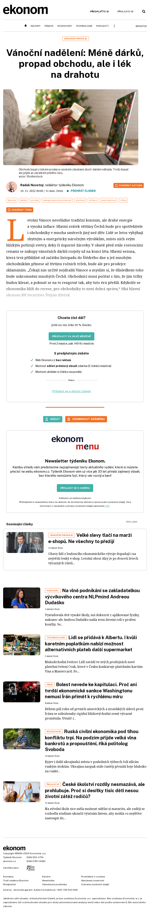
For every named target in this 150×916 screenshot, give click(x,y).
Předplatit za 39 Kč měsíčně (71, 336)
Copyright (8, 853)
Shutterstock (35, 176)
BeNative (141, 26)
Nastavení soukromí (92, 880)
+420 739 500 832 (67, 890)
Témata (49, 26)
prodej (35, 200)
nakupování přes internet (57, 200)
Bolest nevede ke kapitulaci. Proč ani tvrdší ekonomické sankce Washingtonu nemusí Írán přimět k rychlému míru (91, 690)
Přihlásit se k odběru (75, 488)
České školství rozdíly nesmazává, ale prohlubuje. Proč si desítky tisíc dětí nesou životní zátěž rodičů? (95, 790)
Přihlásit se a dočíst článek (71, 391)
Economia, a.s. (38, 853)
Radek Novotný (32, 185)
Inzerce (7, 890)
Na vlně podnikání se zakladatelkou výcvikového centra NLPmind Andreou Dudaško (92, 596)
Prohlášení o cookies (93, 876)
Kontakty (8, 876)
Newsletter (48, 880)
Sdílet (55, 419)
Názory (35, 26)
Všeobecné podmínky (54, 884)
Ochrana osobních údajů (95, 884)
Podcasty (102, 26)
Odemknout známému (88, 419)
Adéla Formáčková (44, 890)
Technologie (84, 26)
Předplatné (9, 884)
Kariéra (46, 876)
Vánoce (12, 200)
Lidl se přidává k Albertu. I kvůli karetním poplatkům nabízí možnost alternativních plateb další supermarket (91, 643)
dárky (23, 200)
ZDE (107, 506)
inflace (93, 200)
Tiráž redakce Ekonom (16, 880)
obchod (80, 200)
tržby (123, 200)
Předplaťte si (99, 11)
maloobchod (108, 200)
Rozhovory (64, 26)
